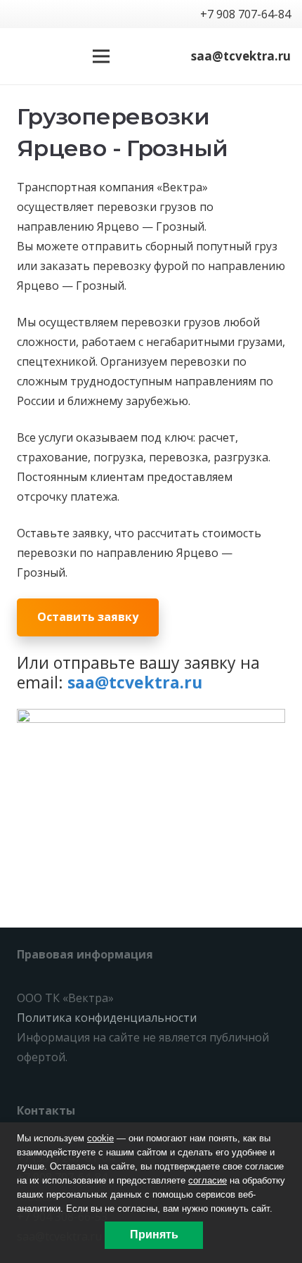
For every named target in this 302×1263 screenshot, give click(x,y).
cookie (100, 1138)
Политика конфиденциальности (107, 1017)
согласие (207, 1180)
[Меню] (101, 56)
